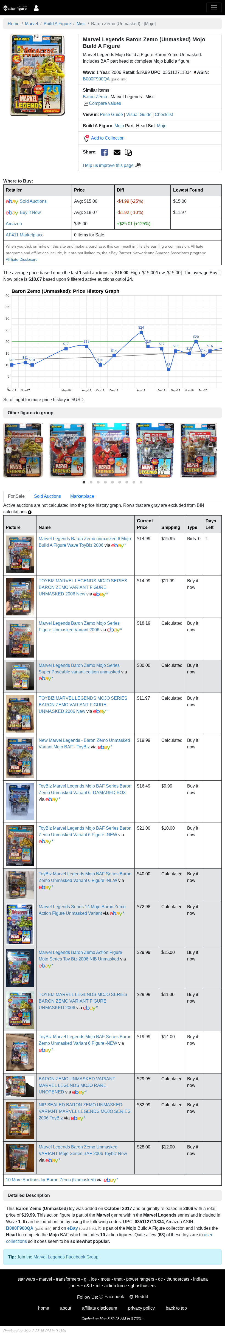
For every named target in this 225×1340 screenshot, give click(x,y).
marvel (45, 1279)
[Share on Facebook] (104, 152)
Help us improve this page (109, 165)
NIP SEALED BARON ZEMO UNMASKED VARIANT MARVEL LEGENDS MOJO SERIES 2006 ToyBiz (85, 1111)
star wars (26, 1279)
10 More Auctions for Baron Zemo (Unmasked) (51, 1179)
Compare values (105, 103)
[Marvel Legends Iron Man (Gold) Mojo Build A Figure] (198, 450)
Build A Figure (57, 23)
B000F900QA (96, 79)
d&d (88, 1285)
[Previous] (9, 450)
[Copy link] (128, 152)
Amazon (14, 223)
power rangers (140, 1279)
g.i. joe (90, 1279)
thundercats (178, 1279)
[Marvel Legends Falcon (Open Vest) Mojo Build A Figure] (67, 450)
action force (115, 1285)
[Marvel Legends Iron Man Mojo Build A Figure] (155, 450)
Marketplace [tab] (82, 496)
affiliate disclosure (99, 1308)
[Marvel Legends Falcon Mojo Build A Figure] (111, 450)
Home (13, 23)
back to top (176, 1308)
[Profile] (36, 7)
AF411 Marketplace (25, 235)
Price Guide (111, 114)
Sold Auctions (33, 201)
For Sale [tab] (16, 496)
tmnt (118, 1279)
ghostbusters (143, 1285)
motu (105, 1279)
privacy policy (141, 1308)
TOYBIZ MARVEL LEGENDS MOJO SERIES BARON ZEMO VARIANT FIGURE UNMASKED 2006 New (83, 587)
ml (98, 1285)
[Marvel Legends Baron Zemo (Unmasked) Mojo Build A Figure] (37, 74)
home (43, 1308)
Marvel (31, 23)
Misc (81, 23)
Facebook (114, 1296)
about (65, 1308)
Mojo (119, 125)
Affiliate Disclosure (22, 259)
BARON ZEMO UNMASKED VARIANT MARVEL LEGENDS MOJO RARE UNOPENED (77, 1085)
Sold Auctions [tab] (47, 496)
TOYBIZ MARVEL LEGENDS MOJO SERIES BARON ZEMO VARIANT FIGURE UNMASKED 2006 (83, 1001)
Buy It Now (30, 212)
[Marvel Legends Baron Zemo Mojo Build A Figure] (23, 450)
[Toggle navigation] (214, 7)
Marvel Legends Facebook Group (66, 1257)
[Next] (216, 450)
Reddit (141, 1296)
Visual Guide (138, 114)
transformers (68, 1279)
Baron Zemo (95, 96)
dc (160, 1279)
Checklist (164, 114)
